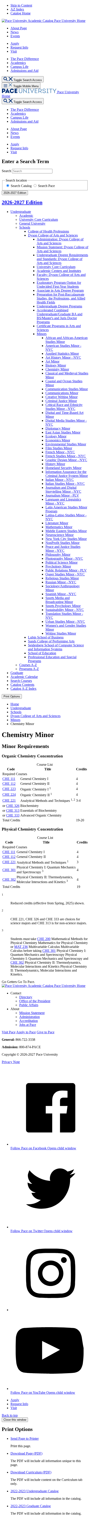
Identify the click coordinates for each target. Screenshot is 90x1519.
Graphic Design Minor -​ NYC (66, 460)
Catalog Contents (22, 684)
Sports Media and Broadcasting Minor (59, 600)
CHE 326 (12, 806)
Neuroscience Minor (59, 535)
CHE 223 (9, 789)
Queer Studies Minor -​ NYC (65, 574)
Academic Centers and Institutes (59, 271)
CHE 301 (9, 870)
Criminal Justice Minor (61, 401)
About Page (18, 28)
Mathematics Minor (58, 527)
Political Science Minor (61, 562)
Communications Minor (61, 393)
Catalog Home (20, 13)
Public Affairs (28, 1005)
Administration (29, 1017)
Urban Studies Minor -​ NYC (65, 621)
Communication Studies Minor (66, 389)
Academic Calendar (24, 677)
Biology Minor (55, 365)
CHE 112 (9, 783)
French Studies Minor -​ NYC (65, 456)
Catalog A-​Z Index (23, 688)
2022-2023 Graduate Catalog (30, 1506)
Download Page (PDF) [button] (26, 1453)
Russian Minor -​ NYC (60, 582)
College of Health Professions (48, 231)
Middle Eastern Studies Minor (66, 531)
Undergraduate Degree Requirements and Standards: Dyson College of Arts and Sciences (62, 259)
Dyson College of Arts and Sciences (53, 235)
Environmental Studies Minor (65, 444)
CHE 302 (9, 879)
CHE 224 (9, 794)
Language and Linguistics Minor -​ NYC (63, 501)
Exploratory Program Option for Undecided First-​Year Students (59, 284)
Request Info (19, 47)
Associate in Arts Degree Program (60, 290)
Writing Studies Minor (60, 633)
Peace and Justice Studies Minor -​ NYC (62, 548)
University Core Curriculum (38, 219)
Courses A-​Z (28, 665)
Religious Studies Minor (62, 578)
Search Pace (46, 186)
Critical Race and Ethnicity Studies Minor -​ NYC (64, 407)
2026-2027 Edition (22, 202)
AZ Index (17, 9)
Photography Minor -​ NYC (64, 558)
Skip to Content (21, 5)
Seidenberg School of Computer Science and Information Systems (56, 647)
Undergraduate (20, 211)
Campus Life (19, 67)
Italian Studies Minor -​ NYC (65, 483)
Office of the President (34, 1001)
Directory (25, 997)
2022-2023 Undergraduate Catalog (34, 1491)
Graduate (16, 673)
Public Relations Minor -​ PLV (66, 570)
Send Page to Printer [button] (24, 1438)
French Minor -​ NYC (60, 452)
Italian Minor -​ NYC (59, 480)
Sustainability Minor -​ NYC (64, 610)
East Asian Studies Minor (62, 432)
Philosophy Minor (57, 554)
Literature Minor (56, 523)
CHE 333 (12, 815)
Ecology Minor (55, 436)
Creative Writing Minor (61, 397)
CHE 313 (12, 810)
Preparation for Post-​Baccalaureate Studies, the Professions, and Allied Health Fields (61, 298)
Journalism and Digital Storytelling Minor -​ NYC (63, 489)
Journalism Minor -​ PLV (62, 495)
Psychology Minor (58, 566)
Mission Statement (32, 1013)
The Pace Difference (24, 59)
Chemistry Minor (57, 369)
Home (14, 704)
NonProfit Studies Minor (62, 543)
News (14, 32)
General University (32, 223)
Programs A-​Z (29, 669)
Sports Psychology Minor (63, 606)
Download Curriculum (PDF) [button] (30, 1472)
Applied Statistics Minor (62, 353)
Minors (42, 334)
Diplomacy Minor (57, 428)
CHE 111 (8, 779)
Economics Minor (57, 440)
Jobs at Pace (27, 1025)
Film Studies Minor (58, 448)
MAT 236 (21, 947)
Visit (13, 51)
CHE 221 (9, 800)
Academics (18, 63)
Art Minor (52, 361)
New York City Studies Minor (66, 539)
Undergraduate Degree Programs (59, 306)
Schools (24, 227)
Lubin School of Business (46, 637)
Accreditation (28, 1021)
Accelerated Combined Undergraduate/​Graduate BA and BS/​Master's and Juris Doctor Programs (59, 316)
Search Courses (21, 681)
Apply (14, 43)
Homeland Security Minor (63, 468)
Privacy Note (11, 1062)
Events (15, 36)
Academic (26, 215)
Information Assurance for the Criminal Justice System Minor (66, 474)
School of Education (42, 653)
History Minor (55, 464)
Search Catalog (22, 186)
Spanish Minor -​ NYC (60, 594)
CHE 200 (43, 939)
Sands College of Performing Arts (51, 641)
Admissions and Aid (24, 70)
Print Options (11, 696)
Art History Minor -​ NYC (63, 357)
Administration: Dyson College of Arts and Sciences (60, 241)
